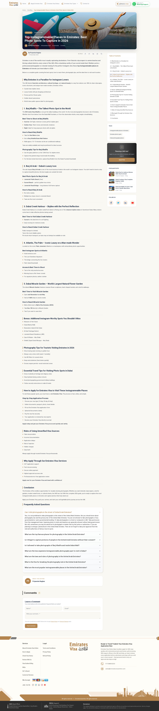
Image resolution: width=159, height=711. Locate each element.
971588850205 (110, 663)
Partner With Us (26, 659)
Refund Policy (47, 656)
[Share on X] (89, 53)
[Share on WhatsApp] (97, 53)
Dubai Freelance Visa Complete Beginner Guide (124, 180)
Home (24, 10)
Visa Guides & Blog (27, 663)
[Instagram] (42, 685)
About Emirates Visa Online (30, 648)
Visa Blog (29, 10)
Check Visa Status (27, 656)
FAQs (23, 667)
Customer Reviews (27, 675)
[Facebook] (111, 203)
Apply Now (122, 159)
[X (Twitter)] (118, 203)
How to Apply (26, 652)
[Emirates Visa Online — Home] (13, 4)
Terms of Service (64, 621)
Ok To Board (26, 671)
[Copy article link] (101, 53)
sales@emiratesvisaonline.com (115, 669)
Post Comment (31, 626)
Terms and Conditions (49, 648)
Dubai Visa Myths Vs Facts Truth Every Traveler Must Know (124, 187)
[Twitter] (36, 685)
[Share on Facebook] (85, 53)
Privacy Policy (54, 621)
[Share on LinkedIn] (93, 53)
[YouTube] (132, 203)
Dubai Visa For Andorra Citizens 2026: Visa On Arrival (124, 173)
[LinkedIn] (125, 203)
